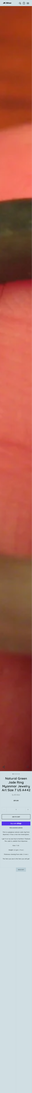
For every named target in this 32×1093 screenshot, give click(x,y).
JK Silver (17, 795)
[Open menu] (28, 3)
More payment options (16, 827)
